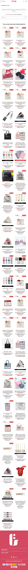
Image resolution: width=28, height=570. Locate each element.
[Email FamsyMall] (16, 557)
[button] (5, 42)
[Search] (23, 1)
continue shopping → (18, 14)
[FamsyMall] (14, 1)
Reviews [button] (27, 286)
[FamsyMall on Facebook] (12, 557)
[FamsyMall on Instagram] (14, 557)
